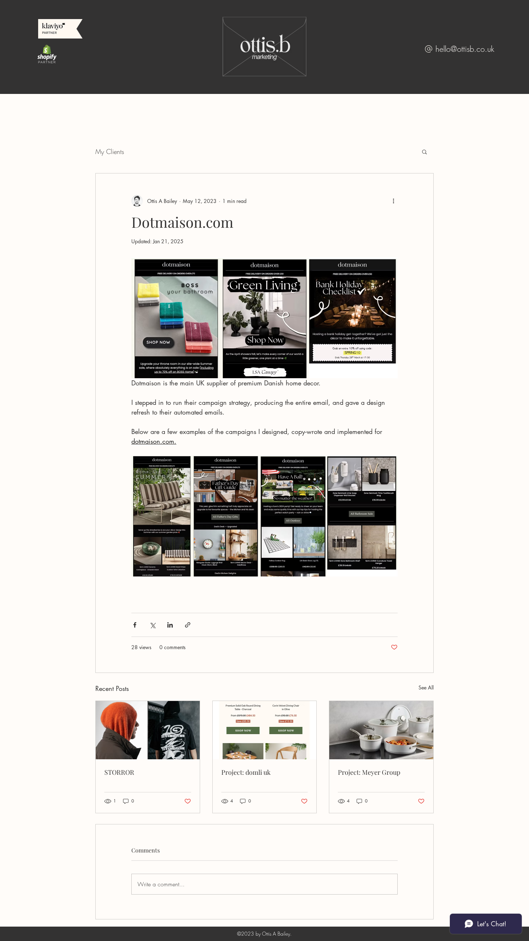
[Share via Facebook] (134, 624)
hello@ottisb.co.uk (464, 49)
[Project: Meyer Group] (381, 730)
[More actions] (393, 200)
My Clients (109, 151)
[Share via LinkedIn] (170, 624)
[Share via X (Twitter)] (152, 624)
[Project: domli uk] (265, 730)
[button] (424, 151)
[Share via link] (187, 624)
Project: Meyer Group (369, 772)
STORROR (119, 772)
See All (426, 687)
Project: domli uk (246, 772)
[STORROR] (148, 730)
